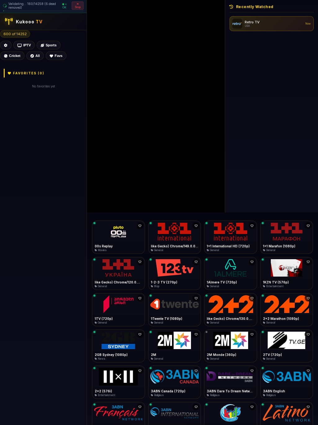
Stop (78, 7)
